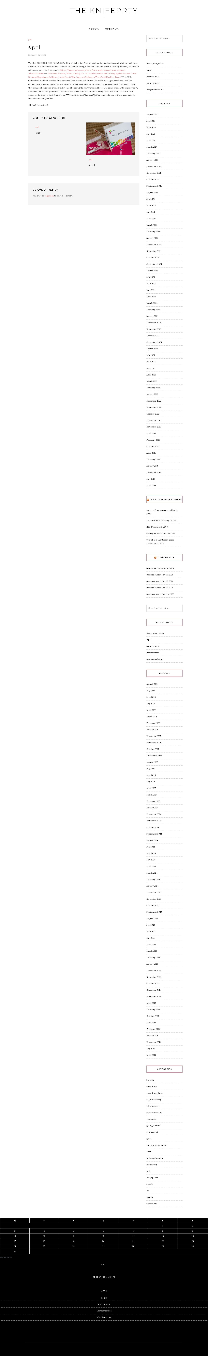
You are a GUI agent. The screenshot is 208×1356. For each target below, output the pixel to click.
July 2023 (150, 355)
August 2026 (152, 114)
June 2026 (151, 127)
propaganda (152, 1177)
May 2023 (150, 368)
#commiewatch (153, 574)
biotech (150, 1080)
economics (151, 1119)
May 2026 (150, 134)
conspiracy (151, 1086)
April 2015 (151, 453)
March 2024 (151, 303)
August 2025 (152, 192)
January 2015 (152, 466)
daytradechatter (154, 1112)
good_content (153, 1125)
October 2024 (152, 257)
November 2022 (153, 407)
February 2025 (153, 231)
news (148, 1151)
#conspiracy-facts (155, 63)
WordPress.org (104, 1317)
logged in (49, 195)
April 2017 (151, 433)
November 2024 (153, 251)
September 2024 (154, 264)
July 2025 (150, 199)
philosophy (151, 1164)
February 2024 (153, 309)
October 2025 (152, 179)
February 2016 (153, 440)
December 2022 (153, 401)
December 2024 (153, 244)
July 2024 (150, 277)
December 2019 (153, 420)
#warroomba (152, 76)
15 (163, 1236)
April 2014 (151, 485)
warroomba (151, 1203)
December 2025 (153, 166)
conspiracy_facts (154, 1093)
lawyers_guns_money (156, 1145)
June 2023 (151, 361)
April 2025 (151, 218)
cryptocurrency (153, 1099)
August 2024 (152, 270)
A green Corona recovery (158, 510)
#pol (38, 132)
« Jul (103, 1264)
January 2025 (152, 238)
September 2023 (154, 342)
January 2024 (152, 316)
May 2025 (150, 212)
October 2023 (152, 335)
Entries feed (104, 1304)
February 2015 (153, 459)
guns (148, 1138)
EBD (148, 527)
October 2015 (152, 446)
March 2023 (151, 381)
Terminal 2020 (153, 520)
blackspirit (151, 533)
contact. (112, 29)
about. (94, 29)
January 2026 (152, 160)
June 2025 (151, 205)
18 (44, 1241)
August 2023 (152, 348)
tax (147, 1190)
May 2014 (150, 479)
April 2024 (151, 296)
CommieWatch (166, 557)
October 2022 (152, 414)
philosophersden (154, 1158)
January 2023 (152, 394)
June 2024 (151, 283)
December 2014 (153, 472)
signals (149, 1184)
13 (103, 1236)
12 (73, 1236)
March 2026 (151, 147)
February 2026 (153, 153)
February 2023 (153, 387)
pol (29, 39)
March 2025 (151, 225)
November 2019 (153, 427)
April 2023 (151, 374)
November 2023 (153, 329)
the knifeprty (104, 10)
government (152, 1132)
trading (149, 1197)
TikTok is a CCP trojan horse (160, 540)
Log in (104, 1298)
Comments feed (104, 1310)
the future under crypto (166, 499)
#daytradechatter (154, 89)
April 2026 (151, 140)
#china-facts (152, 568)
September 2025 (154, 186)
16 (193, 1236)
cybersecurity (152, 1106)
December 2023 (153, 322)
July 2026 (150, 121)
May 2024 (150, 290)
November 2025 (153, 173)
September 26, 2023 (37, 55)
